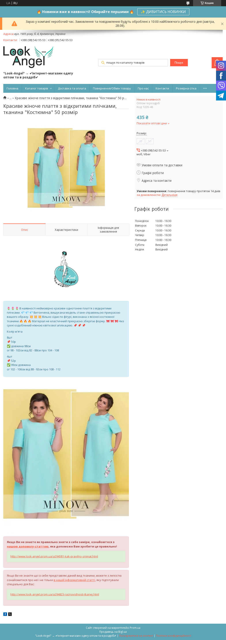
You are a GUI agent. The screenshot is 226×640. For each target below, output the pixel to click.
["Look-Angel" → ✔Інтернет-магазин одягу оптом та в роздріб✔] (28, 57)
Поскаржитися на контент (136, 636)
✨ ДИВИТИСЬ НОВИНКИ (163, 11)
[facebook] (5, 615)
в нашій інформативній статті (74, 580)
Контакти (162, 88)
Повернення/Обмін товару (112, 88)
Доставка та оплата (72, 88)
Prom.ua (135, 628)
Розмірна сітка (186, 88)
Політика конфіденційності (173, 636)
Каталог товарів (36, 88)
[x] (10, 615)
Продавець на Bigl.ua (113, 632)
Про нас (143, 88)
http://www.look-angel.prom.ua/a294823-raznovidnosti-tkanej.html (54, 594)
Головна (12, 88)
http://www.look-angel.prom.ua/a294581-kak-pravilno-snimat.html (54, 556)
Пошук (179, 62)
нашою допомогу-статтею (28, 546)
